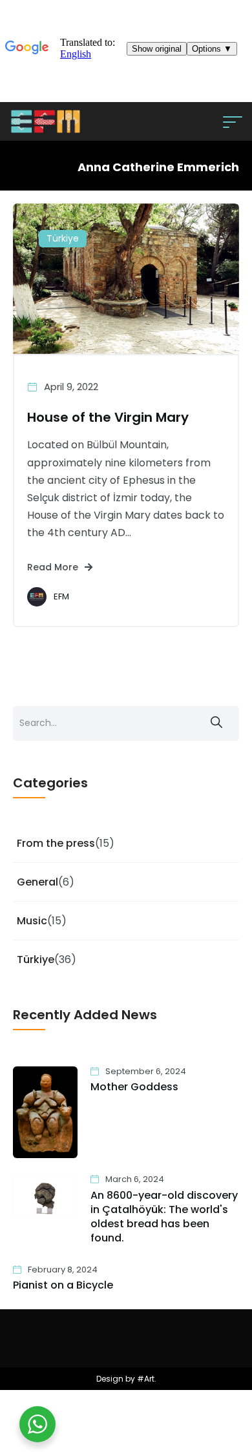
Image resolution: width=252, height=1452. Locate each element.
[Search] (216, 723)
